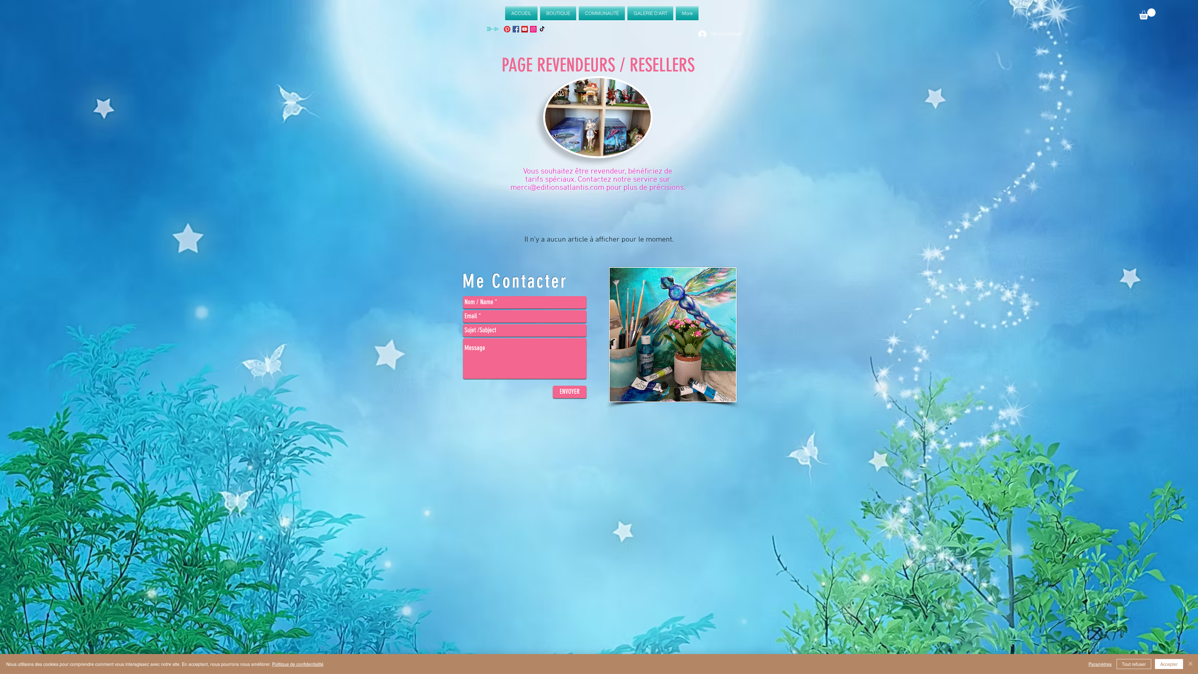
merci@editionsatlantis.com (557, 188)
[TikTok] (542, 29)
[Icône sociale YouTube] (524, 29)
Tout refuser (1134, 664)
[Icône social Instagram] (533, 29)
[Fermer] (1190, 664)
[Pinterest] (507, 29)
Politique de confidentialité (298, 664)
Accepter (1169, 664)
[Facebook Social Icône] (516, 29)
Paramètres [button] (1100, 664)
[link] (1147, 13)
